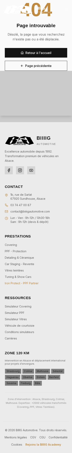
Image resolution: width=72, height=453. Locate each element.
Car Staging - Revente (19, 264)
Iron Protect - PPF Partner (22, 283)
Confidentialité (58, 437)
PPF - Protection (15, 251)
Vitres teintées (14, 270)
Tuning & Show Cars (18, 276)
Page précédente (38, 66)
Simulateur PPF (14, 312)
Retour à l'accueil (38, 53)
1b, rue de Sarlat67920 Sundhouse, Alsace (27, 196)
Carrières (11, 338)
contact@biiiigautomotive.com (30, 211)
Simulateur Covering (18, 306)
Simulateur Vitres (16, 319)
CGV (33, 437)
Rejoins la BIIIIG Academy (43, 444)
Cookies (16, 444)
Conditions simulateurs (19, 332)
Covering (11, 244)
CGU (42, 437)
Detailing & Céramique (19, 257)
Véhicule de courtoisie (19, 325)
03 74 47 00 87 (20, 205)
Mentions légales (16, 437)
